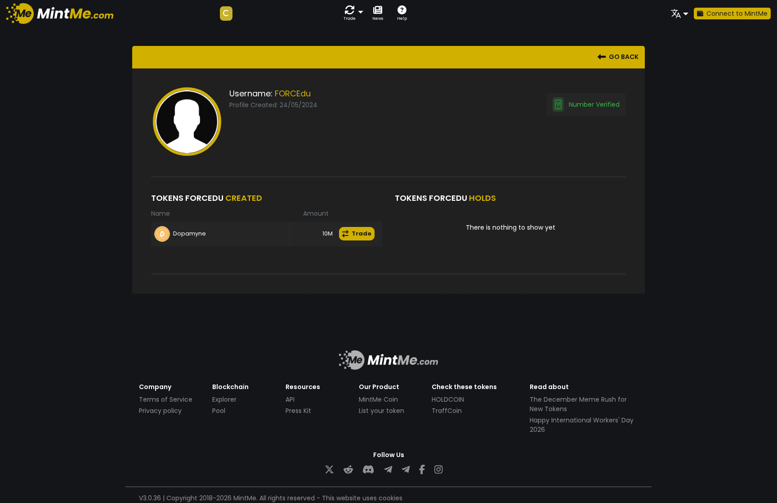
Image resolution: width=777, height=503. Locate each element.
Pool (218, 410)
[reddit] (348, 469)
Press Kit (298, 410)
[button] (352, 13)
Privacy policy (160, 410)
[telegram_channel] (406, 469)
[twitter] (329, 469)
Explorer (224, 399)
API (290, 399)
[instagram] (438, 469)
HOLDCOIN (448, 399)
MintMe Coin (378, 399)
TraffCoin (447, 410)
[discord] (368, 469)
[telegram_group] (388, 469)
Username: (250, 93)
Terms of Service (165, 399)
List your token (381, 410)
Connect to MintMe (737, 13)
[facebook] (422, 469)
